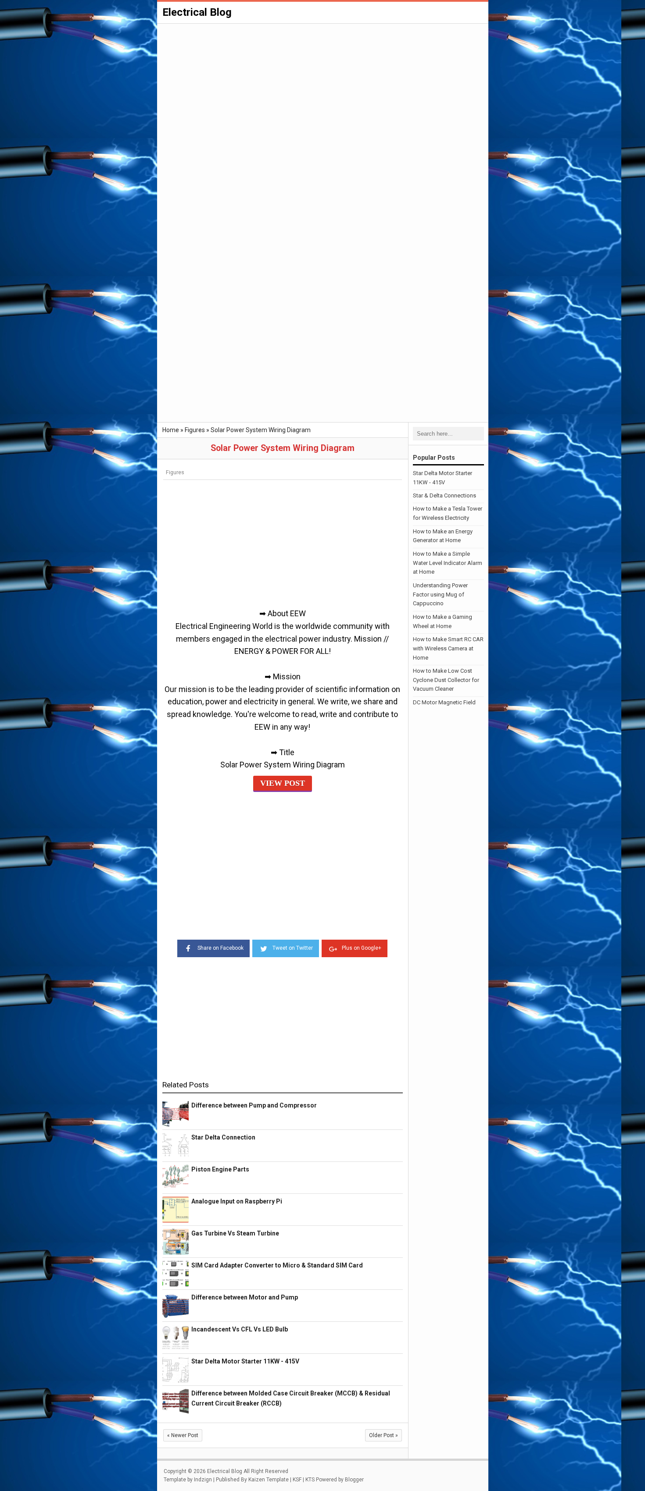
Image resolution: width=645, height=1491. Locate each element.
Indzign (203, 1480)
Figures (175, 472)
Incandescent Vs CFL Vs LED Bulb (239, 1329)
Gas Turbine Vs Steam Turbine (235, 1233)
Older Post (383, 1435)
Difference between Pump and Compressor (254, 1105)
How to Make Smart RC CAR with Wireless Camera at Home (448, 648)
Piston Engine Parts (220, 1169)
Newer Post (182, 1435)
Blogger (354, 1480)
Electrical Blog (197, 12)
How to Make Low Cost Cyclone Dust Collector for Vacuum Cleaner (446, 679)
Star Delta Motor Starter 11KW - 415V (245, 1361)
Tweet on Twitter (292, 948)
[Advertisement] (322, 90)
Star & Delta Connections (444, 495)
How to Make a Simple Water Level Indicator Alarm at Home (447, 562)
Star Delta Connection (223, 1137)
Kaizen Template (268, 1480)
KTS (310, 1480)
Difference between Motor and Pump (244, 1297)
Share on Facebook (220, 948)
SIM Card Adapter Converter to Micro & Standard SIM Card (277, 1265)
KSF (297, 1480)
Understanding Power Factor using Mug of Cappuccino (440, 594)
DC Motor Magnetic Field (444, 702)
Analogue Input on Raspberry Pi (236, 1201)
